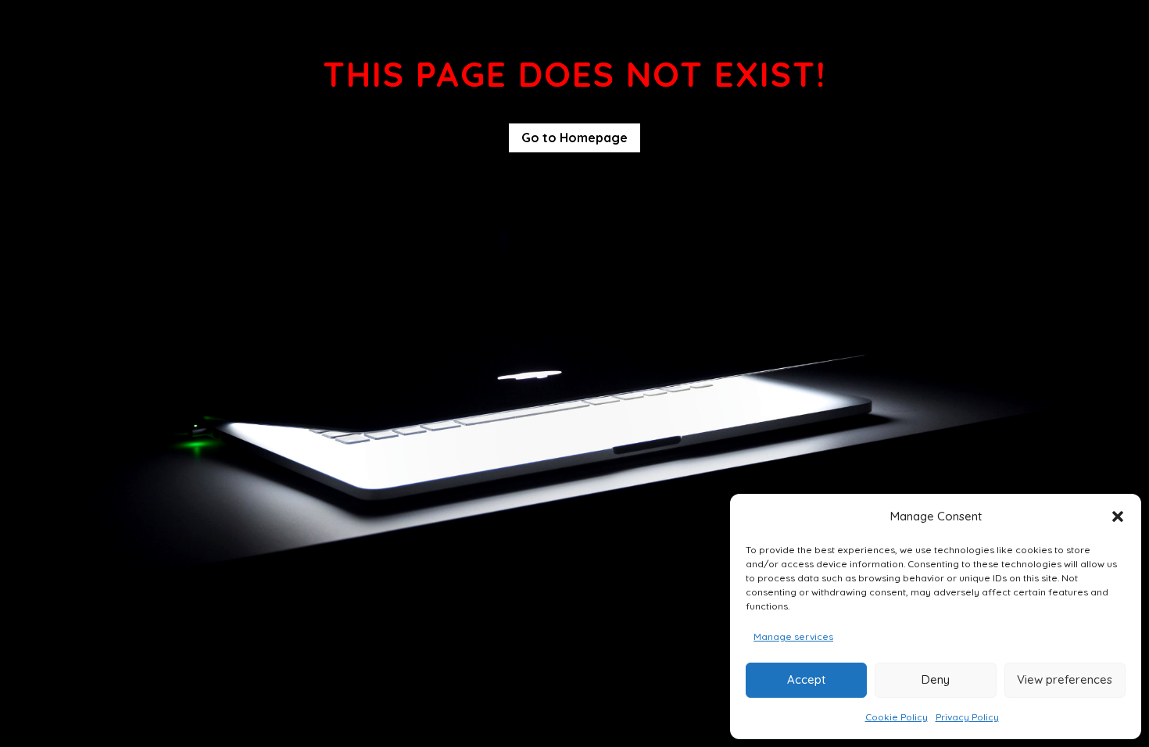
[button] (1118, 516)
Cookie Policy (896, 717)
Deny (936, 679)
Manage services (793, 636)
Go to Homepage (574, 137)
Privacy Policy (967, 717)
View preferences (1064, 679)
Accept (806, 679)
